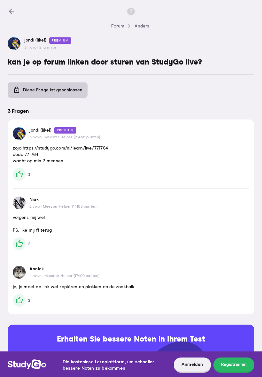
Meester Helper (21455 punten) (72, 137)
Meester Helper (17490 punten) (72, 276)
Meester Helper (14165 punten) (70, 207)
